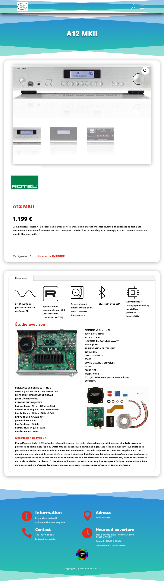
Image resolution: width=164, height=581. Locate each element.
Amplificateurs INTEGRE (47, 256)
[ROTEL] (25, 183)
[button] (145, 71)
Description (21, 277)
